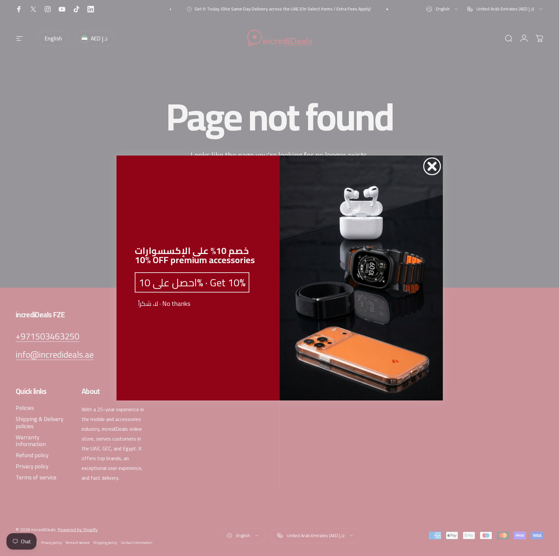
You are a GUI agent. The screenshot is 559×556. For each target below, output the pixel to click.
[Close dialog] (432, 166)
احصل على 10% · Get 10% (192, 282)
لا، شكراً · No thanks (164, 303)
